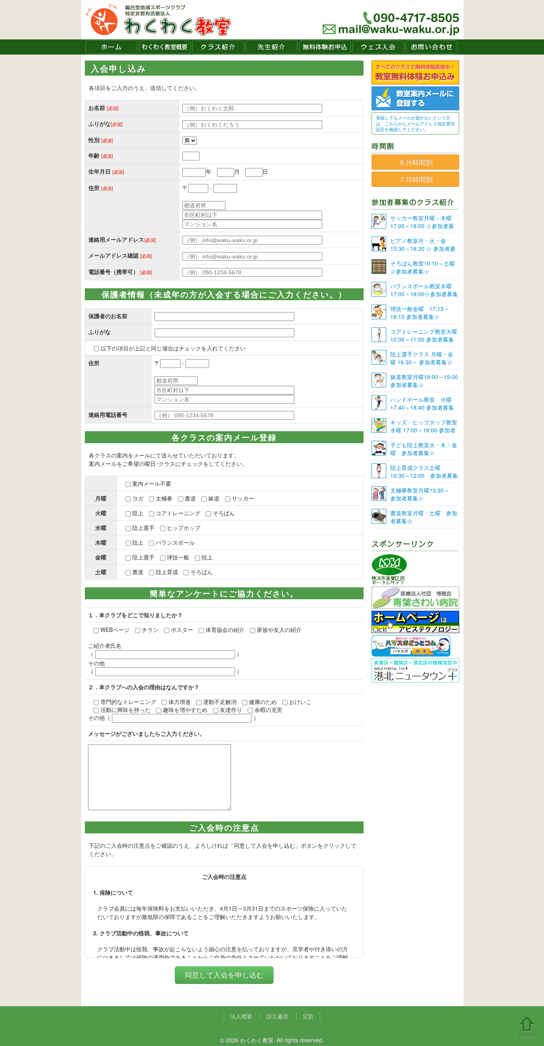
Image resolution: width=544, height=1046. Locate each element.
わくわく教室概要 (165, 47)
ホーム (111, 47)
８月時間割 (415, 162)
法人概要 (241, 1016)
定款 (308, 1016)
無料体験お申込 (325, 47)
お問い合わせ (432, 47)
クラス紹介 (218, 47)
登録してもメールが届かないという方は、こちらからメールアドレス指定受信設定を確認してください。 (415, 123)
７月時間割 (415, 179)
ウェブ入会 (378, 47)
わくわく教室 (158, 19)
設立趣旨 (277, 1016)
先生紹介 (271, 47)
